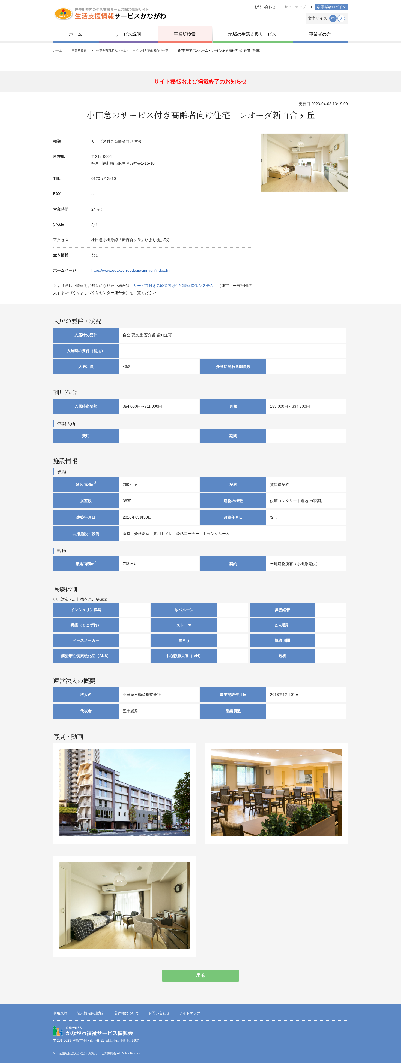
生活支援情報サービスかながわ (109, 13)
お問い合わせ (265, 7)
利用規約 (60, 1013)
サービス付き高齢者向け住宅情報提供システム (173, 285)
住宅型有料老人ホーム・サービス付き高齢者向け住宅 (132, 50)
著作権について (126, 1013)
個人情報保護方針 (91, 1013)
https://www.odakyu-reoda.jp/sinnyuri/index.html (132, 270)
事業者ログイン (333, 7)
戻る (200, 975)
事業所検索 (79, 50)
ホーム (57, 50)
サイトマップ (295, 7)
